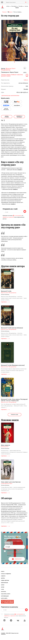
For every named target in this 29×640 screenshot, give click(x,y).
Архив (2, 587)
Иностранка (14, 6)
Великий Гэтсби (6, 291)
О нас (2, 589)
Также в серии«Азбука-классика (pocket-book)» (12, 75)
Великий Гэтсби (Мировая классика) (13, 365)
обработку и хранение (8, 217)
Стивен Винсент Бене (6, 483)
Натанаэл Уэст (5, 446)
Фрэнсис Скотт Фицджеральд (8, 69)
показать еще (14, 414)
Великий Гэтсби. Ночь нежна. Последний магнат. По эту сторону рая (14, 400)
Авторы (3, 578)
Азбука (7, 6)
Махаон (26, 6)
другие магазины (6, 109)
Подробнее (4, 338)
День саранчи (5, 445)
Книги (17, 7)
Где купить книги (5, 593)
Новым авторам (5, 580)
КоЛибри (21, 6)
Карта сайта (4, 598)
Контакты (3, 591)
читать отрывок (7, 117)
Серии (2, 584)
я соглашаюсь (18, 215)
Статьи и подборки (6, 573)
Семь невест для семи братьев (11, 482)
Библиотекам (4, 582)
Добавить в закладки (19, 117)
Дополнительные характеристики (10, 95)
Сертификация (5, 596)
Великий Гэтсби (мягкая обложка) (12, 328)
